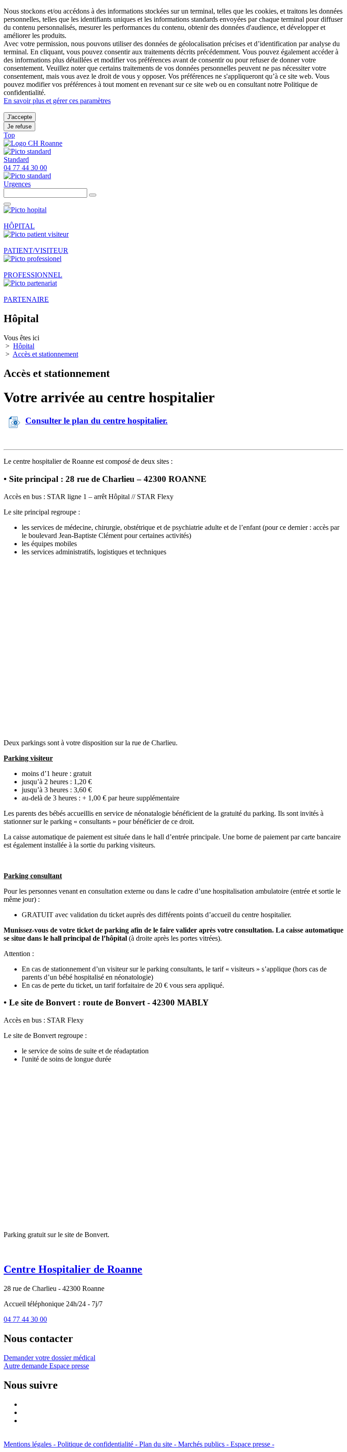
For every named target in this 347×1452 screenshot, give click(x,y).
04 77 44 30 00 (25, 1319)
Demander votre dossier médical (49, 1358)
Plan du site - (158, 1444)
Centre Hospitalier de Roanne (73, 1269)
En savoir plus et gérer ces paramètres (57, 101)
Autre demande (26, 1366)
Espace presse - (252, 1444)
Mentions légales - (30, 1444)
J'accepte (19, 117)
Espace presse (69, 1366)
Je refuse (19, 126)
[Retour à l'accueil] (33, 143)
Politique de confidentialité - (98, 1444)
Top (9, 135)
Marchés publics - (204, 1444)
